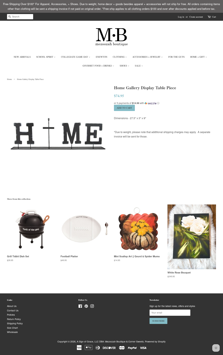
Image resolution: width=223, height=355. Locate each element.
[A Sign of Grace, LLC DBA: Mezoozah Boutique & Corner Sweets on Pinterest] (86, 306)
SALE (138, 65)
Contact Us (12, 310)
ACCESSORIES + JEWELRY (146, 56)
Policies (11, 314)
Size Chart (12, 327)
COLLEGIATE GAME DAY (75, 56)
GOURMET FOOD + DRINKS (97, 65)
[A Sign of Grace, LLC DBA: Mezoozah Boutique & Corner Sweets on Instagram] (92, 306)
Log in (181, 16)
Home (9, 79)
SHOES (124, 65)
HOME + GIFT (197, 56)
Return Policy (14, 319)
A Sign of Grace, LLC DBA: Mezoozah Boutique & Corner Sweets (110, 341)
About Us (11, 306)
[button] (165, 103)
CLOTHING (119, 56)
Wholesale (12, 332)
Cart (214, 16)
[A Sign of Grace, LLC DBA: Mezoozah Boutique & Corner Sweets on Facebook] (80, 306)
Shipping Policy (15, 323)
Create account (196, 16)
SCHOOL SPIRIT (45, 56)
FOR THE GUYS (176, 56)
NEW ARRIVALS (22, 56)
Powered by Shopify (155, 341)
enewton (101, 56)
